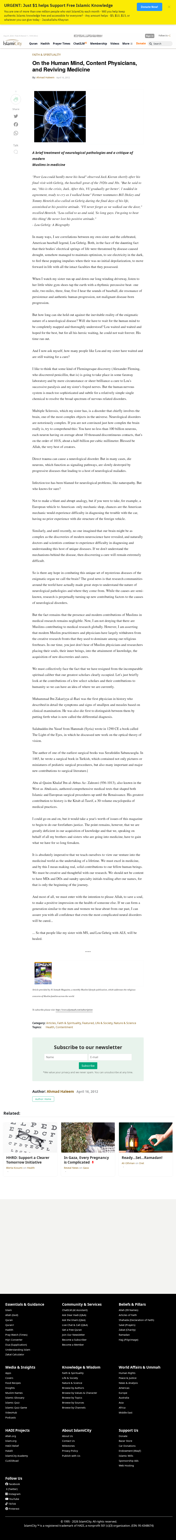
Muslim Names (14, 1392)
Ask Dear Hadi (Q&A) (74, 1315)
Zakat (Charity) (127, 1329)
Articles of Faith (128, 1315)
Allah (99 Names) (128, 1310)
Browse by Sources (73, 1402)
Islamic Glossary (14, 1397)
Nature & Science (125, 1023)
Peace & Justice (127, 1378)
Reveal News (71, 1167)
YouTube (14, 1499)
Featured (88, 1023)
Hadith (9, 1329)
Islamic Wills (126, 1455)
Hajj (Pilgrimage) (128, 1339)
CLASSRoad (12, 1460)
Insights (10, 1387)
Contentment (64, 1027)
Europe (123, 1392)
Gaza (86, 1167)
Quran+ (9, 1325)
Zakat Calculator (14, 1354)
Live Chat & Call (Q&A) (75, 1325)
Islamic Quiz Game (16, 1407)
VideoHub (11, 1412)
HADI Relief (12, 1445)
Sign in (149, 35)
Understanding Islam (17, 1349)
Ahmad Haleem (60, 1091)
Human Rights (127, 1373)
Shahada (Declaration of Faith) (136, 1320)
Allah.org (10, 1436)
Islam (8, 1310)
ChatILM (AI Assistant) (74, 1310)
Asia (121, 1402)
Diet (141, 1163)
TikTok (12, 1503)
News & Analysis (128, 1383)
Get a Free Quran (72, 1329)
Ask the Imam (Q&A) (73, 1320)
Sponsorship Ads (129, 1460)
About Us (67, 1436)
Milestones (68, 1445)
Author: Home (43, 1099)
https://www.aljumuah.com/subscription (74, 1009)
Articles (51, 1023)
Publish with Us (71, 1455)
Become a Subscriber (74, 1339)
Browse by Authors (73, 1387)
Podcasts (10, 1417)
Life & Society (103, 1023)
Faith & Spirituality (46, 55)
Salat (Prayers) (127, 1325)
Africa (122, 1407)
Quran (9, 1320)
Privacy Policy (70, 1450)
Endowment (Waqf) (130, 1450)
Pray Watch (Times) (16, 1334)
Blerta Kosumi (14, 1167)
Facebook (14, 1484)
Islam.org (10, 1440)
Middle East (125, 1412)
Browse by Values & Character (79, 1392)
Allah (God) (11, 1315)
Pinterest (14, 1508)
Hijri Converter (14, 1339)
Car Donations (127, 1445)
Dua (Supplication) (16, 1344)
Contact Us (68, 1440)
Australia (124, 1397)
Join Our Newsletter (73, 1334)
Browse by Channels (74, 1407)
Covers (9, 1378)
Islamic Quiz (12, 1402)
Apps (8, 1373)
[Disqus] (88, 1242)
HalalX (9, 1450)
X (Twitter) (12, 1489)
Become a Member (73, 1344)
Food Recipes (13, 1383)
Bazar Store (125, 1440)
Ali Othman (128, 1163)
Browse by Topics (72, 1397)
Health (50, 1027)
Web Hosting (126, 1465)
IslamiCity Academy (16, 1455)
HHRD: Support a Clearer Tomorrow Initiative (142, 1534)
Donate (123, 1436)
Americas (124, 1387)
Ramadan (124, 1334)
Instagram (14, 1494)
